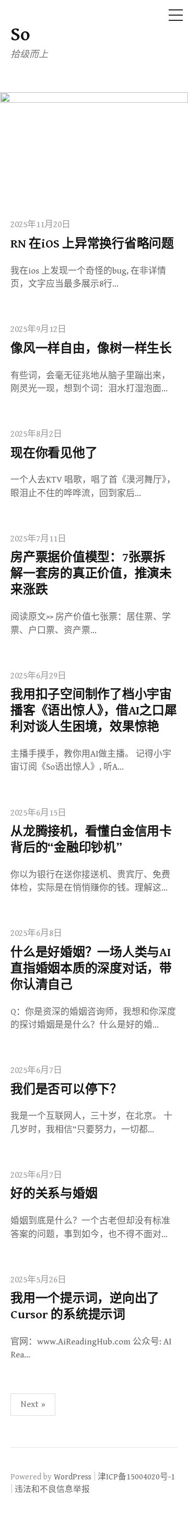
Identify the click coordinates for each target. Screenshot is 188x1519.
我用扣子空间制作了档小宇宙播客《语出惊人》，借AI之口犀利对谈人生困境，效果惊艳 (93, 710)
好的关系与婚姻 (53, 1194)
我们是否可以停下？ (66, 1089)
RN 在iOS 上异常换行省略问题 (92, 244)
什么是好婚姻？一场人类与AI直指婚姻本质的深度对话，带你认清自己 (91, 968)
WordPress (72, 1476)
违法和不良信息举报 (52, 1489)
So (20, 34)
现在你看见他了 (53, 453)
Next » (32, 1404)
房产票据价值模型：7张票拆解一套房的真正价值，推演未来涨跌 (91, 573)
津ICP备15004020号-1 (136, 1476)
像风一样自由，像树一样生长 (91, 348)
